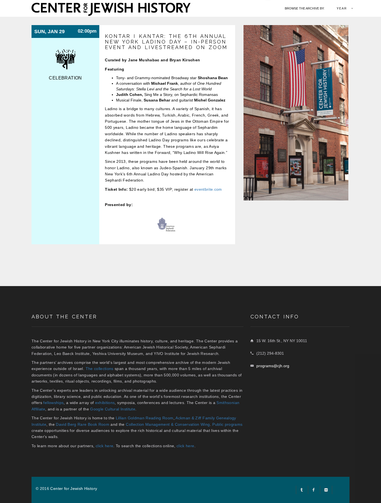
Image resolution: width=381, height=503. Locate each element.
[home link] (111, 8)
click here (105, 446)
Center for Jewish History (73, 488)
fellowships (53, 402)
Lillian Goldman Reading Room (144, 418)
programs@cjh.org (272, 366)
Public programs (227, 424)
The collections (100, 368)
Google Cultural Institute (112, 409)
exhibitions (105, 402)
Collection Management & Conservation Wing (168, 424)
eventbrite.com (208, 189)
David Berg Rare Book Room (82, 424)
